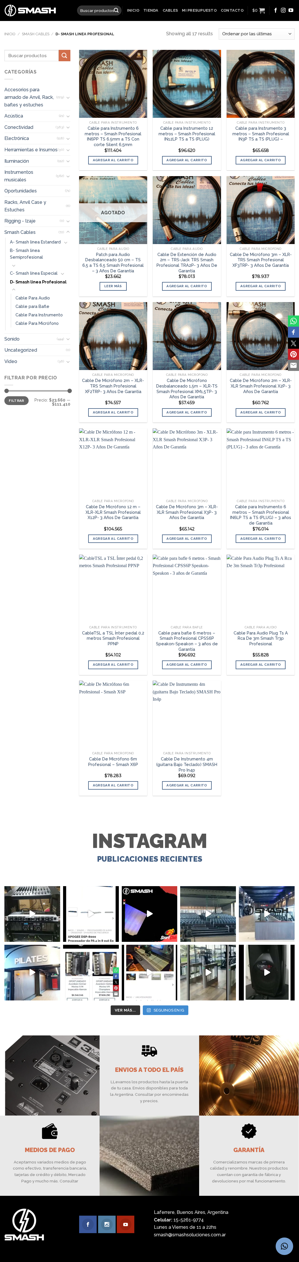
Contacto (232, 10)
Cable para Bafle (32, 306)
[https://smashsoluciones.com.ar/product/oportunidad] (267, 972)
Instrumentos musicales (18, 176)
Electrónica (16, 138)
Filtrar (16, 401)
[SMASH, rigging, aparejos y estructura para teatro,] (208, 914)
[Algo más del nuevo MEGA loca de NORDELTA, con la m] (267, 914)
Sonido (12, 339)
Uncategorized (20, 350)
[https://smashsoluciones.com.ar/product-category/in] (91, 972)
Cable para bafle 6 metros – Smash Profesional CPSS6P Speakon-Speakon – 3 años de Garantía (187, 641)
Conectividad (18, 127)
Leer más (113, 286)
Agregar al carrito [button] (113, 160)
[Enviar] (116, 10)
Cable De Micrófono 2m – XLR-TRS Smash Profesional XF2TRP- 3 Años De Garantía (113, 386)
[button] (284, 1246)
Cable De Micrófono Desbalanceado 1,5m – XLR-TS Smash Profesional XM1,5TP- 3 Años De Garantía (187, 388)
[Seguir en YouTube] (290, 10)
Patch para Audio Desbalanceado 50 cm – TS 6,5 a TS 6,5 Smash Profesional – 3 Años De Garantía (113, 262)
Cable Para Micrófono (37, 323)
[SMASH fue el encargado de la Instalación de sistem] (208, 972)
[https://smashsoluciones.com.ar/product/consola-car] (150, 972)
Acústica (13, 116)
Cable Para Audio (32, 297)
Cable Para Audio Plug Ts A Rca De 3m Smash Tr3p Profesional (261, 638)
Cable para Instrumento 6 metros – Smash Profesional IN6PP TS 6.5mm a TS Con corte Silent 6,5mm (113, 136)
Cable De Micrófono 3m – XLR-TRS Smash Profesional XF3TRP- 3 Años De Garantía (261, 260)
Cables (170, 10)
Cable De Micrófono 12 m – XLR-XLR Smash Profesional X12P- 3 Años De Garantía (113, 512)
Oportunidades (20, 191)
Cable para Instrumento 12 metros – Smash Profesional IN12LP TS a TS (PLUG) (187, 133)
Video (10, 361)
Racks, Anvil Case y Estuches (25, 206)
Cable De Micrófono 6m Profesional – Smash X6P (113, 761)
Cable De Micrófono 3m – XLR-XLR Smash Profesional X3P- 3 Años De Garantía (187, 512)
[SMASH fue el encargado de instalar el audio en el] (32, 972)
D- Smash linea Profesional (38, 281)
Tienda (151, 10)
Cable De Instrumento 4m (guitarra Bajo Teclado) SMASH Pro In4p (186, 764)
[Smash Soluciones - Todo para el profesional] (36, 10)
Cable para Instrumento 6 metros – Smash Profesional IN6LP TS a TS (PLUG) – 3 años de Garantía (260, 514)
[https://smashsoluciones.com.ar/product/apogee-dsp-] (91, 914)
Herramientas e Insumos (31, 150)
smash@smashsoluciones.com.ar (190, 1235)
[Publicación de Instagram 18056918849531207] (150, 914)
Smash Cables (35, 34)
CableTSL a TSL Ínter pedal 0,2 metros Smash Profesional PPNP (113, 638)
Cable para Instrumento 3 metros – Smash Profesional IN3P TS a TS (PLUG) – (260, 133)
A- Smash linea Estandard (35, 241)
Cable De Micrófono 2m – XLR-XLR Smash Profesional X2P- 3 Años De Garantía (261, 386)
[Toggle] (68, 97)
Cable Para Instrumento (39, 314)
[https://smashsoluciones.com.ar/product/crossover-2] (32, 914)
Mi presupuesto (199, 10)
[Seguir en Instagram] (283, 10)
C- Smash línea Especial (34, 273)
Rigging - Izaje (20, 221)
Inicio (133, 10)
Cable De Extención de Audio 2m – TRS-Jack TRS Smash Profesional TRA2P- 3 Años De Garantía (187, 262)
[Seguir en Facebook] (275, 10)
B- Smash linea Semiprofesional (26, 254)
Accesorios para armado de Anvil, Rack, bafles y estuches (29, 97)
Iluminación (16, 161)
